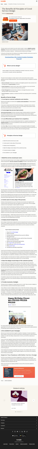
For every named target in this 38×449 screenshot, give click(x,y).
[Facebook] (13, 432)
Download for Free (13, 20)
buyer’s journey (12, 84)
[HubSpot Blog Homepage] (3, 1)
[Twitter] (20, 432)
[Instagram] (15, 432)
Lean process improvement (6, 112)
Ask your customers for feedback (16, 161)
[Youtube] (17, 432)
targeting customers (5, 122)
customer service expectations (22, 101)
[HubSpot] (19, 439)
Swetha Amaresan (9, 13)
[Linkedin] (22, 432)
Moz (7, 126)
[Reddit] (25, 432)
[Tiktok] (27, 432)
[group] (19, 400)
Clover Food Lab (23, 163)
